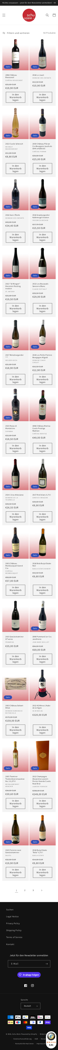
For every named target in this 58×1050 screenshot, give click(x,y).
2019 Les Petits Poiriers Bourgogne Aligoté (42, 356)
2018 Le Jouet (38, 75)
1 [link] (16, 890)
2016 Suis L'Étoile (12, 215)
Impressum (41, 1043)
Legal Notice (12, 916)
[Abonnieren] (46, 963)
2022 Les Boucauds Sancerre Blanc (40, 285)
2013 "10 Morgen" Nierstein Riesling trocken (13, 286)
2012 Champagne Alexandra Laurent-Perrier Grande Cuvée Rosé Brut (41, 780)
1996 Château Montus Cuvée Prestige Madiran (41, 428)
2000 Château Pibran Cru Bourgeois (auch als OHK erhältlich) (42, 146)
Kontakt (10, 944)
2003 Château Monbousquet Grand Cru (14, 565)
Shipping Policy (13, 930)
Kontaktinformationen (24, 1043)
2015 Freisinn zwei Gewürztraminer (13, 851)
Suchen (10, 909)
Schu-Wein (16, 1034)
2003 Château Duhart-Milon (14, 706)
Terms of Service (14, 937)
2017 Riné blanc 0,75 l (41, 495)
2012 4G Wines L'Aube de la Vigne (41, 706)
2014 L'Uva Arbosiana (14, 495)
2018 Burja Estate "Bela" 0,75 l (39, 851)
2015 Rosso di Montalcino (11, 427)
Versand (44, 1039)
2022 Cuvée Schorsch (14, 144)
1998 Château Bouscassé (11, 76)
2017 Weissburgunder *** (14, 356)
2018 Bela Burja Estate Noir (41, 564)
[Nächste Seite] (41, 890)
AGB (36, 1039)
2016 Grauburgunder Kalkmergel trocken (41, 216)
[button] (3, 15)
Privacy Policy (13, 923)
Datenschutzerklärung (22, 1039)
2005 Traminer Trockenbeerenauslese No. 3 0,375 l (15, 778)
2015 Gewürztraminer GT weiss (14, 637)
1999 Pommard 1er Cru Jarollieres (42, 637)
